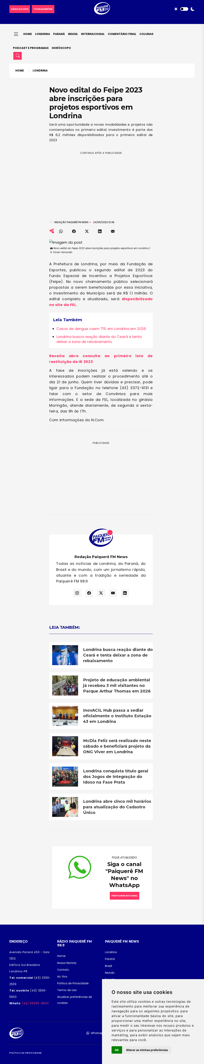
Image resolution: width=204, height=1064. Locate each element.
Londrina (42, 34)
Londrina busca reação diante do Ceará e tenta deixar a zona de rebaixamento (99, 339)
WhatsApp (98, 1033)
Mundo (110, 973)
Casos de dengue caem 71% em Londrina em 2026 (101, 328)
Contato (63, 970)
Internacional (93, 34)
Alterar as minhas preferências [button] (147, 1050)
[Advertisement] (101, 183)
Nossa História (66, 963)
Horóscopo (61, 48)
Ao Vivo (62, 977)
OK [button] (117, 1050)
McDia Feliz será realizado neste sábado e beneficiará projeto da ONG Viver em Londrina (117, 746)
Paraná (59, 34)
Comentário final (122, 34)
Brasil (73, 34)
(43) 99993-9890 (35, 1003)
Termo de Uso (67, 990)
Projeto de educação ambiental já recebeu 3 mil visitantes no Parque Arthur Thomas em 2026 (117, 685)
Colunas (146, 34)
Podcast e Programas (31, 48)
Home (27, 34)
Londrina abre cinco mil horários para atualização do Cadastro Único (117, 807)
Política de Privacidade (73, 983)
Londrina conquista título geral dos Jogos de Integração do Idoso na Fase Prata (115, 777)
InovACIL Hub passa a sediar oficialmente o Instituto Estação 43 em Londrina (117, 716)
